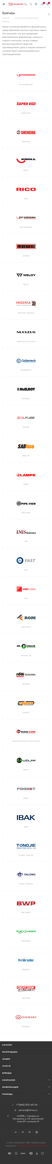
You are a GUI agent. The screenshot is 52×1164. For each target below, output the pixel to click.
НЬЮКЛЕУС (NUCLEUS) (26, 341)
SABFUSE (26, 456)
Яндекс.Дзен (37, 1132)
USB (26, 598)
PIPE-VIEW (26, 513)
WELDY (26, 284)
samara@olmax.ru (28, 1110)
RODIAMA (26, 684)
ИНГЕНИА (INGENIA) (26, 313)
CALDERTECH (26, 370)
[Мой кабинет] (36, 4)
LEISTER (26, 256)
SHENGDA (26, 142)
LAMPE (26, 484)
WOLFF (26, 770)
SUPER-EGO (26, 113)
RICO (26, 199)
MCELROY (26, 399)
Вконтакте (15, 1132)
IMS (26, 541)
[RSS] (49, 14)
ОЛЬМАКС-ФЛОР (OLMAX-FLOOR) (26, 741)
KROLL (26, 170)
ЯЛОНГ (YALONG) (26, 884)
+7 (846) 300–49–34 (26, 1105)
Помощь (7, 1094)
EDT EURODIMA (26, 227)
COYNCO (26, 713)
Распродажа (10, 1052)
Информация (10, 1087)
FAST (26, 570)
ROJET (26, 798)
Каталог (7, 1045)
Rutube (30, 1132)
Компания (8, 1080)
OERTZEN (26, 998)
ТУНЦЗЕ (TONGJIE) (26, 855)
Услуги (6, 1066)
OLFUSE (26, 427)
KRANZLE (26, 970)
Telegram (23, 1132)
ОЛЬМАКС (26, 1027)
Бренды (7, 1073)
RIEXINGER (25, 941)
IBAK (26, 827)
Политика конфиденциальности (32, 1146)
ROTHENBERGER (26, 85)
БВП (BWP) (25, 912)
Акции (6, 1059)
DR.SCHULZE (26, 655)
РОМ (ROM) (26, 627)
